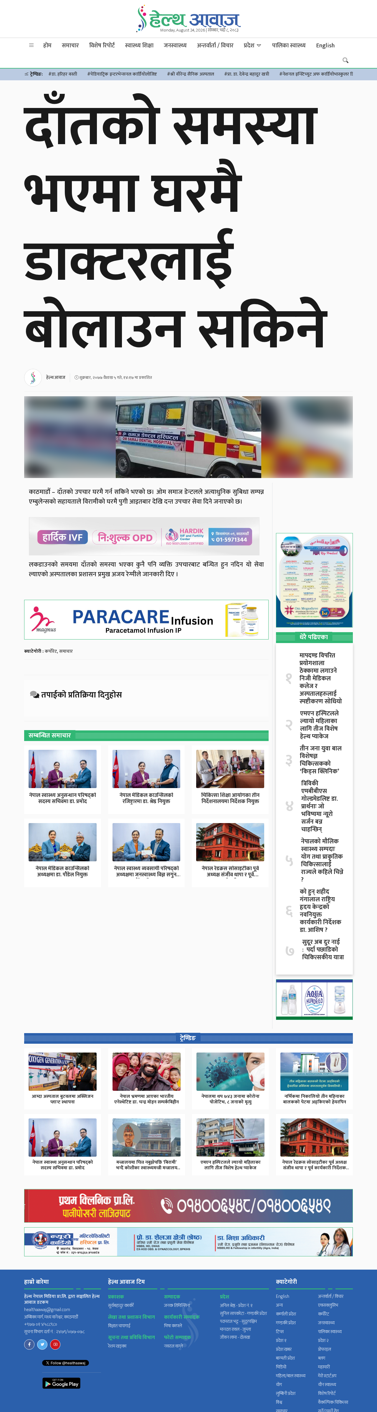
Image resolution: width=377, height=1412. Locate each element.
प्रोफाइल (324, 1349)
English (325, 46)
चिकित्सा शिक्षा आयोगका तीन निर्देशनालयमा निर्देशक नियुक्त (230, 798)
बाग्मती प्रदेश (285, 1358)
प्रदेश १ (281, 1341)
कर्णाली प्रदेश (286, 1314)
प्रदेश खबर (284, 1349)
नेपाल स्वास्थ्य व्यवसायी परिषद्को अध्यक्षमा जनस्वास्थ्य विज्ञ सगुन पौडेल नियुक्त (146, 875)
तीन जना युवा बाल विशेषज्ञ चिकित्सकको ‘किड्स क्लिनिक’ (321, 760)
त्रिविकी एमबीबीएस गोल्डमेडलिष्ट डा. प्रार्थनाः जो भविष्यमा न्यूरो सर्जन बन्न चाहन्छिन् (319, 806)
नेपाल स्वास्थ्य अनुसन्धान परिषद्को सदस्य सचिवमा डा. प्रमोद (62, 798)
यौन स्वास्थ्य (327, 1385)
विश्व (279, 1402)
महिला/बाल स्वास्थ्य (290, 1376)
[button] (31, 45)
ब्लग (321, 1358)
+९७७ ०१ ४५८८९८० (40, 1324)
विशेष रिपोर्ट (102, 46)
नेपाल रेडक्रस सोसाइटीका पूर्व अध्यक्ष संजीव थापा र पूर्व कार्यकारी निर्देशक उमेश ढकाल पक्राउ (314, 1168)
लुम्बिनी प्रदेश (285, 1394)
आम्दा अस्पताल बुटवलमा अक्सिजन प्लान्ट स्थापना (62, 1099)
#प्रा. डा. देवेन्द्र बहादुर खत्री (246, 74)
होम (47, 46)
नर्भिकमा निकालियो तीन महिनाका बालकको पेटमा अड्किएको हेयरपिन (314, 1099)
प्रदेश (250, 46)
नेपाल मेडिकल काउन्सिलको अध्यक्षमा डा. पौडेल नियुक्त (62, 872)
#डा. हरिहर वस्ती (62, 74)
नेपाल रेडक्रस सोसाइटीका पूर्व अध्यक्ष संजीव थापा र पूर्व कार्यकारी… (230, 875)
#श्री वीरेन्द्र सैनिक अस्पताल (190, 74)
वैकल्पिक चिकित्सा (333, 1402)
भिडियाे (281, 1367)
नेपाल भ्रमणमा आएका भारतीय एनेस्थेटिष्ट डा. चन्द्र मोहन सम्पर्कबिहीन (146, 1099)
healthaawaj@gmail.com (47, 1310)
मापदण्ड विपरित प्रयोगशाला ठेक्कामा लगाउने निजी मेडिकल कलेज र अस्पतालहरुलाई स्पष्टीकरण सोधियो (321, 678)
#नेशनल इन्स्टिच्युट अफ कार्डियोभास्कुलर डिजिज (320, 74)
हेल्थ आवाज (55, 377)
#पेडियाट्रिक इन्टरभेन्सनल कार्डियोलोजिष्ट (122, 74)
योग (279, 1385)
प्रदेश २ (323, 1341)
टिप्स (280, 1332)
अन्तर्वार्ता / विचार (215, 46)
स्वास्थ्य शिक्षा (139, 46)
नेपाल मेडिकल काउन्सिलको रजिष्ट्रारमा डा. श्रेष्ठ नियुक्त (146, 798)
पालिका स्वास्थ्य (289, 46)
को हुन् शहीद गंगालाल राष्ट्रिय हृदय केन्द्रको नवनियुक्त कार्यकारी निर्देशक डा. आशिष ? (320, 911)
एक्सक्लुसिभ (328, 1305)
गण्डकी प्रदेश (286, 1323)
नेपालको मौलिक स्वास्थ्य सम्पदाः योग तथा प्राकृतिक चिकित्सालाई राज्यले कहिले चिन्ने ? (322, 861)
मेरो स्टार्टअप (327, 1376)
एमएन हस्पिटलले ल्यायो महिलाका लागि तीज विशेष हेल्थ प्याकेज (319, 725)
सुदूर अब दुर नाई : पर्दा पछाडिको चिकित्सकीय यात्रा (323, 949)
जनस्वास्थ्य (175, 46)
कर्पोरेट (51, 651)
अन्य (279, 1305)
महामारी (324, 1367)
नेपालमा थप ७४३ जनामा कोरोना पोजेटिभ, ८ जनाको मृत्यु (230, 1099)
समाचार (70, 46)
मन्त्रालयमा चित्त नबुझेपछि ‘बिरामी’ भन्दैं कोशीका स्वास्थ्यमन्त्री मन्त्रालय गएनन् (146, 1168)
